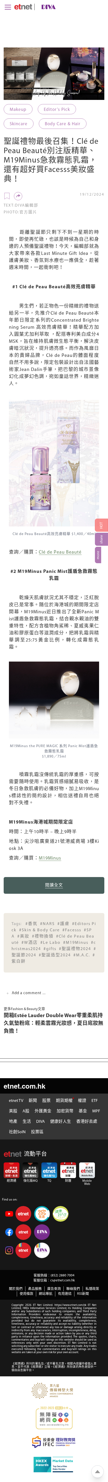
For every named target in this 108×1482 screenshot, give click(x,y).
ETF (94, 1101)
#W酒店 (29, 943)
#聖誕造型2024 (55, 955)
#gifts (50, 949)
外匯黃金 (43, 1111)
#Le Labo (50, 943)
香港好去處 (86, 1122)
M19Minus (50, 858)
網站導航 (45, 1293)
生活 (27, 1122)
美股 (13, 1111)
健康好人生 (60, 1122)
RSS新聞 (83, 1293)
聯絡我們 (73, 1289)
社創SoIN (17, 1132)
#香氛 (31, 924)
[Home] (23, 7)
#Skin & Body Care (39, 930)
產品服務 (35, 1289)
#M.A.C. (81, 955)
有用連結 (65, 1293)
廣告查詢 (54, 1289)
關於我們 (16, 1289)
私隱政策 (92, 1289)
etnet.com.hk (24, 1086)
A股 (26, 1111)
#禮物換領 (42, 936)
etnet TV (16, 1101)
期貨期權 (64, 1101)
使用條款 (26, 1293)
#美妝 (23, 936)
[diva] (47, 7)
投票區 (37, 1132)
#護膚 (63, 924)
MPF (96, 1111)
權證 (82, 1101)
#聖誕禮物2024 (75, 949)
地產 (13, 1122)
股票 (46, 1101)
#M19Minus (75, 943)
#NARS (47, 924)
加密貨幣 (65, 1111)
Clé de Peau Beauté (60, 552)
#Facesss (71, 930)
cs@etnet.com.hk (62, 1280)
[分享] (18, 196)
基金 (83, 1111)
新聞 (33, 1101)
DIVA (40, 1122)
